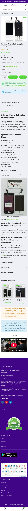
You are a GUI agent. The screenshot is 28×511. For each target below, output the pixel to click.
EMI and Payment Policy (6, 498)
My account (3, 482)
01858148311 (15, 85)
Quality (3, 69)
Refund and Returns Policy (7, 495)
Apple (6, 13)
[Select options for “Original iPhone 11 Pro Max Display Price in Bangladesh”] (23, 286)
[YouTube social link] (6, 402)
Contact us (3, 441)
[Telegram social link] (13, 105)
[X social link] (7, 105)
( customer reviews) (12, 49)
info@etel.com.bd (8, 375)
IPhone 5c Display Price (12, 219)
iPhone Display (15, 102)
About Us (3, 438)
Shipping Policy (4, 487)
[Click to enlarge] (4, 38)
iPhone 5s (11, 13)
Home (2, 13)
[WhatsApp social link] (11, 105)
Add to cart (13, 77)
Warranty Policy (4, 490)
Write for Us (4, 446)
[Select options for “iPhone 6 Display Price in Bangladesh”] (10, 286)
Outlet (2, 255)
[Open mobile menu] (2, 5)
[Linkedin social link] (9, 105)
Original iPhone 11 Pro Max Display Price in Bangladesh (20, 301)
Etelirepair (3, 409)
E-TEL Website (20, 254)
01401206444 (22, 85)
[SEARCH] (25, 9)
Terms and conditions (6, 492)
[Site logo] (14, 5)
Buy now (22, 77)
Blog (2, 443)
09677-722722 (4, 372)
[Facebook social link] (5, 105)
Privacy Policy (4, 485)
